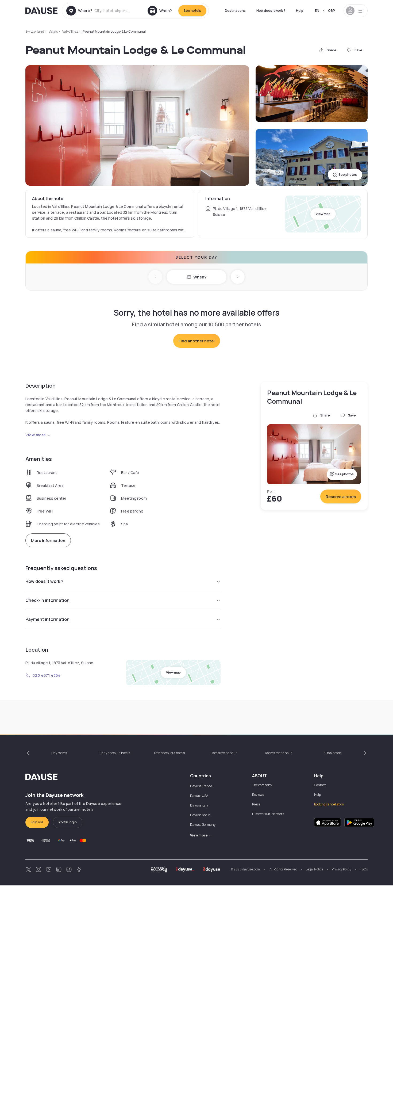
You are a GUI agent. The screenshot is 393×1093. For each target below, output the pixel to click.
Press (256, 804)
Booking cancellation (329, 804)
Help (299, 10)
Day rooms (59, 753)
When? (199, 277)
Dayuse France (201, 786)
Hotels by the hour (224, 753)
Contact (320, 785)
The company (262, 785)
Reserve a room (341, 496)
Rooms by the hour (278, 753)
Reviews (258, 794)
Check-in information (47, 600)
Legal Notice (314, 869)
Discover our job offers (268, 814)
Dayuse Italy (199, 805)
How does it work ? (270, 10)
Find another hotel (197, 341)
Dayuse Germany (202, 824)
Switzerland (34, 31)
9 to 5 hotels (332, 753)
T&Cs (364, 869)
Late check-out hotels (169, 753)
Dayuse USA (199, 795)
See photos (347, 174)
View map (323, 214)
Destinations (235, 10)
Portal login (68, 822)
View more (35, 434)
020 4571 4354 (46, 675)
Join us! (37, 822)
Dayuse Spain (200, 815)
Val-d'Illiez (70, 31)
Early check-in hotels (115, 753)
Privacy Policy (341, 869)
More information (48, 540)
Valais (53, 31)
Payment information (47, 619)
